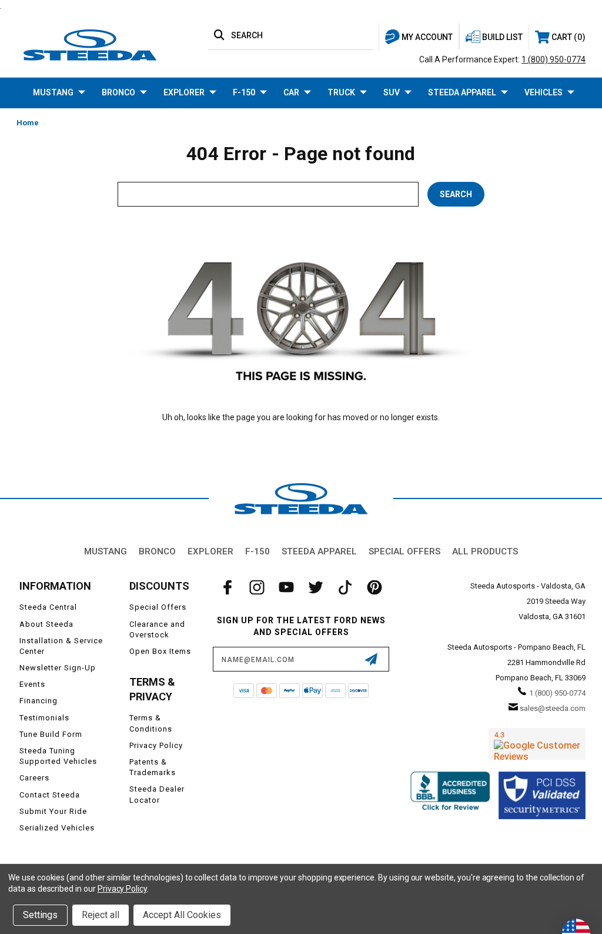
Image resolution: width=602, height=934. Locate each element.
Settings (40, 914)
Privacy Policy (156, 745)
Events (32, 684)
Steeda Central (48, 607)
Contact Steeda (49, 794)
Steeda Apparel (462, 92)
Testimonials (44, 717)
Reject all (100, 914)
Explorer (184, 92)
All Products (485, 551)
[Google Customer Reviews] (537, 744)
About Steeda (46, 624)
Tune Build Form (50, 734)
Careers (34, 777)
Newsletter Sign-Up (57, 667)
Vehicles (543, 92)
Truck (341, 92)
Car (291, 92)
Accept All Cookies (182, 914)
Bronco (118, 92)
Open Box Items (160, 651)
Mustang (53, 92)
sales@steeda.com (553, 708)
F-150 (244, 92)
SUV (391, 92)
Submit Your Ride (53, 811)
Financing (38, 700)
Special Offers (404, 551)
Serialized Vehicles (57, 827)
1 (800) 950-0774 (553, 59)
